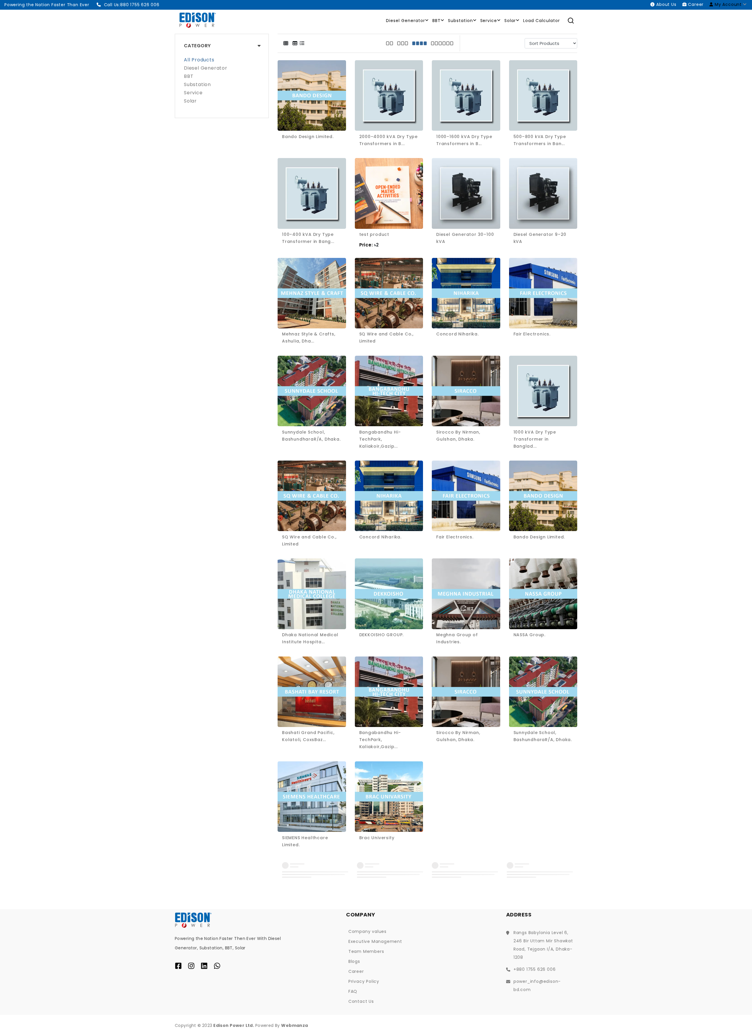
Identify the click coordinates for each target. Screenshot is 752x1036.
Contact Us (361, 1001)
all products (199, 60)
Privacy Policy (363, 981)
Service (488, 20)
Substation (460, 20)
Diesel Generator (405, 20)
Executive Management (375, 941)
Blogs (354, 961)
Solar (510, 20)
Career (356, 971)
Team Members (366, 951)
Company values (367, 931)
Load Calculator (541, 20)
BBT (436, 20)
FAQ (352, 991)
